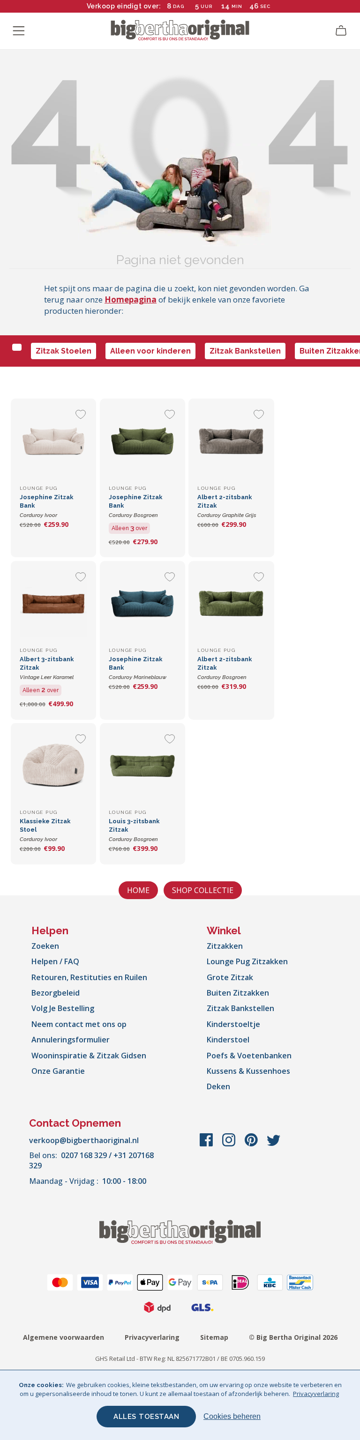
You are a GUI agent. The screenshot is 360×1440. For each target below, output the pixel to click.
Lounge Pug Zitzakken (247, 961)
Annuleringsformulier (70, 1039)
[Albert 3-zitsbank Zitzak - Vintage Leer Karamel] (53, 604)
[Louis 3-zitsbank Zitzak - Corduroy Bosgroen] (142, 766)
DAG (178, 6)
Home (138, 890)
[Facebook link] (207, 1144)
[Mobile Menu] (19, 31)
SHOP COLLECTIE (202, 890)
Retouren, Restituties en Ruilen (89, 977)
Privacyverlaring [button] (316, 1393)
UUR (206, 6)
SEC (265, 6)
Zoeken (45, 946)
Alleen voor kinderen (150, 351)
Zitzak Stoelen (63, 351)
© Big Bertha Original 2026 (293, 1337)
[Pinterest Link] (252, 1144)
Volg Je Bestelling (62, 1008)
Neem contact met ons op (79, 1024)
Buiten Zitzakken (238, 993)
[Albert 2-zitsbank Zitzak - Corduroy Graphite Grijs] (231, 441)
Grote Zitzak (230, 977)
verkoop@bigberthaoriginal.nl (84, 1140)
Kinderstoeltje (233, 1024)
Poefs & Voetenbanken (249, 1055)
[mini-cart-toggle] (341, 30)
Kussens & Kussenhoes (248, 1071)
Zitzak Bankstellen (245, 351)
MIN (237, 6)
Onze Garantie (58, 1071)
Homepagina (131, 299)
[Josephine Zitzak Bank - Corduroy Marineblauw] (142, 604)
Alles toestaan (146, 1416)
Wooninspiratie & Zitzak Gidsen (88, 1055)
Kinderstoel (228, 1039)
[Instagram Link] (229, 1144)
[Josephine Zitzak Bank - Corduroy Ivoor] (53, 441)
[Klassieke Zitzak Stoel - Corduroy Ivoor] (53, 766)
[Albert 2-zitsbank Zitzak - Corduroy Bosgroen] (231, 604)
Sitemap (214, 1337)
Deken (218, 1086)
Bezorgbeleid (55, 993)
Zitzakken (225, 946)
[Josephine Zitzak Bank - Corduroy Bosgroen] (142, 441)
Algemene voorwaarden (63, 1337)
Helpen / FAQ (55, 961)
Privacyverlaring (152, 1337)
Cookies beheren (232, 1416)
